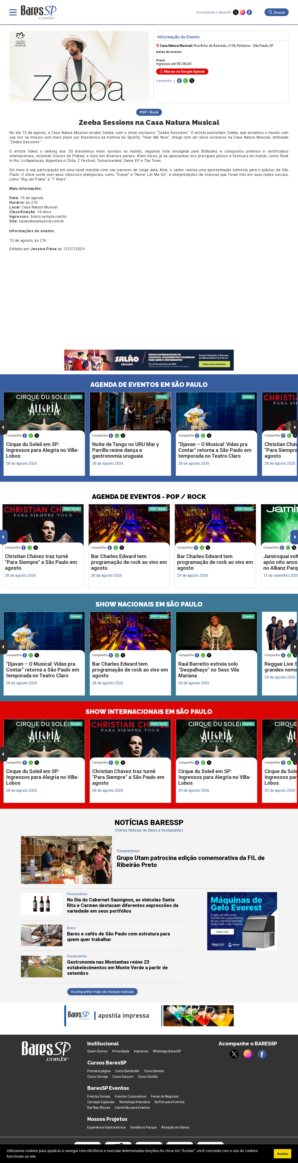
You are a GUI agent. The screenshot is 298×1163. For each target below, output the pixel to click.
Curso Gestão (148, 1076)
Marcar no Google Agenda (184, 71)
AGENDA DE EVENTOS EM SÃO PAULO (149, 385)
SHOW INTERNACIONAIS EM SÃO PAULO (149, 712)
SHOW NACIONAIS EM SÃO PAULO (149, 604)
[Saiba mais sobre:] (216, 413)
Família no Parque (143, 1127)
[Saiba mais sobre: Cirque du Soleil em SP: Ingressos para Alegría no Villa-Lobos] (44, 413)
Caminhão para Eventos (132, 1107)
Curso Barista (154, 1071)
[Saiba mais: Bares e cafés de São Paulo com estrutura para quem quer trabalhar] (41, 945)
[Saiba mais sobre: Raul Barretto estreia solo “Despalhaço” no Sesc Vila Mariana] (216, 633)
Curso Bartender (127, 1071)
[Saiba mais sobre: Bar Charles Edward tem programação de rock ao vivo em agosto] (129, 525)
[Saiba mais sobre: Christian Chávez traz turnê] (43, 525)
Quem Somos (97, 1051)
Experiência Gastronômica (106, 1127)
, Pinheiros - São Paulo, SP (234, 46)
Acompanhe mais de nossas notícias (102, 991)
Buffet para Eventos (170, 1102)
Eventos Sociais (98, 1096)
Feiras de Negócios (165, 1096)
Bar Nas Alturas (98, 1107)
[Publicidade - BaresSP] (242, 921)
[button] (38, 1157)
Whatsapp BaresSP (167, 1051)
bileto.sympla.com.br (49, 216)
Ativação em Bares (175, 1127)
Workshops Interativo (134, 1102)
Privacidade (120, 1051)
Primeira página (99, 1071)
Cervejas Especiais (101, 1102)
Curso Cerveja (97, 1076)
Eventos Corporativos (130, 1096)
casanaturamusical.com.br (41, 221)
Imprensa (141, 1051)
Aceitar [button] (282, 1154)
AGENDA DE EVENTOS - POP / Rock (149, 497)
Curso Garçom (122, 1076)
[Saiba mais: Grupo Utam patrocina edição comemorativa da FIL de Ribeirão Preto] (66, 882)
